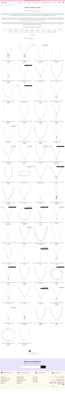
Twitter (35, 378)
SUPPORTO (54, 2)
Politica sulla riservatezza (22, 380)
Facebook (36, 377)
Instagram (36, 381)
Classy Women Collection (59, 380)
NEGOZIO (20, 2)
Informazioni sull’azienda (60, 379)
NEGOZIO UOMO (27, 2)
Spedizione (3, 377)
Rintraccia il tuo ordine (5, 380)
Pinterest (36, 380)
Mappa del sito (19, 381)
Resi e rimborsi (4, 381)
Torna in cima (32, 353)
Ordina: (26, 38)
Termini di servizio (20, 378)
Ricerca (2, 383)
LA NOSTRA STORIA (36, 2)
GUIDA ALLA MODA (46, 2)
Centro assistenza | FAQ (5, 378)
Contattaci (19, 383)
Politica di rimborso (20, 377)
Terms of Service (60, 377)
